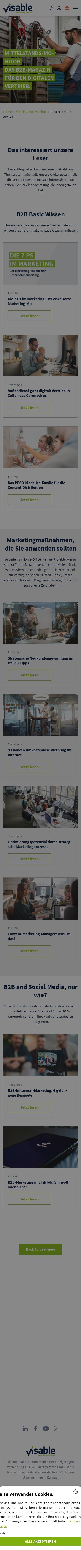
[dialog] (40, 1518)
